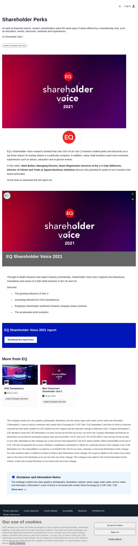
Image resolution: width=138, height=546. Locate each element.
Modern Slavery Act (11, 515)
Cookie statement (31, 511)
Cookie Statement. (17, 543)
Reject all (115, 532)
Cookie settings (115, 539)
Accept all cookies (115, 525)
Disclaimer (82, 511)
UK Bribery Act (98, 511)
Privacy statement (10, 511)
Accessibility (68, 511)
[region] (69, 531)
